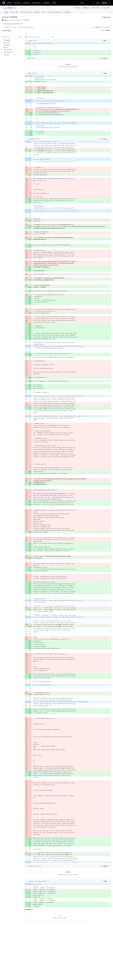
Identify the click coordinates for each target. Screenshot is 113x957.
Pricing (54, 3)
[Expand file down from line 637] (29, 122)
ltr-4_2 (14, 27)
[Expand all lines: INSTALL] (35, 73)
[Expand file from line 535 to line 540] (28, 600)
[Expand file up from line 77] (28, 142)
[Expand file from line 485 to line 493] (28, 416)
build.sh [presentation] (8, 54)
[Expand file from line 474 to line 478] (28, 396)
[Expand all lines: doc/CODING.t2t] (39, 139)
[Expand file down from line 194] (28, 210)
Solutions (17, 3)
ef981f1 (97, 27)
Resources (26, 3)
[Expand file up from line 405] (28, 212)
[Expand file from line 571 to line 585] (28, 685)
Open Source (36, 3)
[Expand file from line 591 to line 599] (28, 702)
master (7, 27)
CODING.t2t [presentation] (9, 49)
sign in (58, 918)
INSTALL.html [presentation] (9, 52)
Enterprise (46, 3)
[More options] (109, 40)
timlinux (6, 20)
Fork (96, 7)
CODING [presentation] (8, 42)
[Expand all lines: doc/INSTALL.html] (40, 866)
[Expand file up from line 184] (28, 160)
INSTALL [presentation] (8, 45)
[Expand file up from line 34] (28, 43)
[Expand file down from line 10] (29, 100)
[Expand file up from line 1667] (29, 124)
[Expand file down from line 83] (28, 158)
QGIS (10, 8)
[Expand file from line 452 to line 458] (28, 346)
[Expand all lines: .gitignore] (37, 41)
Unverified (26, 20)
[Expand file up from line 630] (29, 102)
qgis (5, 8)
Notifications (86, 7)
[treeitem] (11, 40)
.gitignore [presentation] (8, 40)
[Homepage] (3, 3)
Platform (9, 3)
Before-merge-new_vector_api (26, 27)
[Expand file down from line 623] (28, 862)
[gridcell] (68, 43)
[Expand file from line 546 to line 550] (28, 617)
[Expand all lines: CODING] (35, 58)
